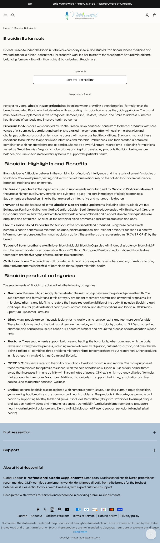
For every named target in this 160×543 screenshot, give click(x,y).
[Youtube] (67, 509)
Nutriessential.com (96, 523)
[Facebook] (38, 509)
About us (36, 516)
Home (6, 28)
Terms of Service (83, 516)
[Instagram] (52, 509)
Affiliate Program (57, 516)
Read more (87, 59)
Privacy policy (129, 516)
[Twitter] (45, 509)
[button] (5, 15)
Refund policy (107, 516)
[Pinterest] (60, 509)
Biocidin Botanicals (25, 28)
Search (22, 516)
